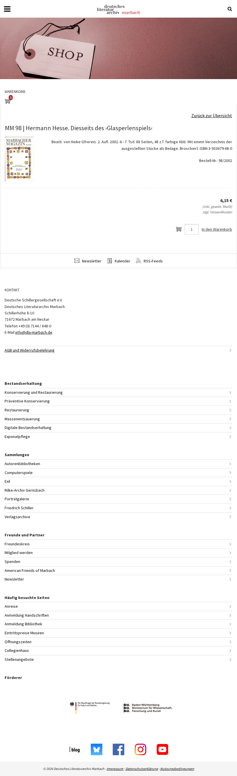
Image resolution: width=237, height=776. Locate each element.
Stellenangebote (19, 659)
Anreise (11, 606)
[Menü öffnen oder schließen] (7, 9)
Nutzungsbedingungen (177, 768)
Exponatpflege (17, 436)
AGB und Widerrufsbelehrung (30, 350)
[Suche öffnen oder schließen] (230, 9)
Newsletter (91, 261)
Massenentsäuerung (22, 418)
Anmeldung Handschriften (27, 615)
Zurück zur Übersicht (211, 115)
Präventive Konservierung (27, 401)
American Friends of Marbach (30, 570)
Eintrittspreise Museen (24, 632)
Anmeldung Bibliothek (23, 623)
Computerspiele (19, 472)
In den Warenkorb (217, 229)
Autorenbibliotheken (22, 463)
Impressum (115, 768)
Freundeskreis (17, 543)
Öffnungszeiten (18, 641)
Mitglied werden (19, 552)
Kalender (122, 261)
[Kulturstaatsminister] (89, 709)
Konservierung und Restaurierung (34, 392)
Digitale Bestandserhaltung (28, 427)
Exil (7, 481)
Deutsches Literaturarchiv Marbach (118, 9)
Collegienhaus (17, 650)
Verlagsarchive (17, 516)
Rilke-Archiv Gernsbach (25, 490)
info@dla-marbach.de (33, 332)
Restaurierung (17, 410)
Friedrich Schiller (19, 507)
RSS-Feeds (153, 261)
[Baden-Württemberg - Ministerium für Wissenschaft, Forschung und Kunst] (147, 709)
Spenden (12, 561)
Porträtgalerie (17, 498)
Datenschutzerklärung (141, 768)
